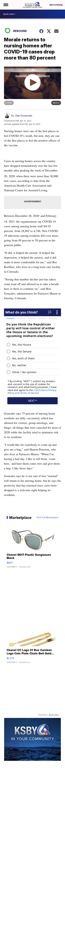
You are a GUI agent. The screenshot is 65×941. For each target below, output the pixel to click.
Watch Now (55, 5)
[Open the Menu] (5, 5)
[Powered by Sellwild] (53, 715)
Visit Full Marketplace (47, 517)
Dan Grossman (23, 115)
